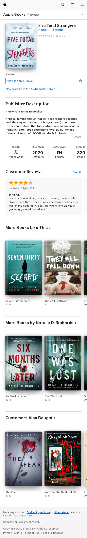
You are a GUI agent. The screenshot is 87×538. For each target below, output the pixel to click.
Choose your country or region (21, 522)
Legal (46, 533)
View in (20, 80)
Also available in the (29, 89)
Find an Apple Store (38, 512)
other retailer (61, 512)
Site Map (58, 533)
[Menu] (82, 5)
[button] (63, 5)
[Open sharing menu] (80, 81)
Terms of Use (31, 533)
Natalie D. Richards (50, 30)
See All (77, 172)
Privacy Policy (11, 533)
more (78, 136)
